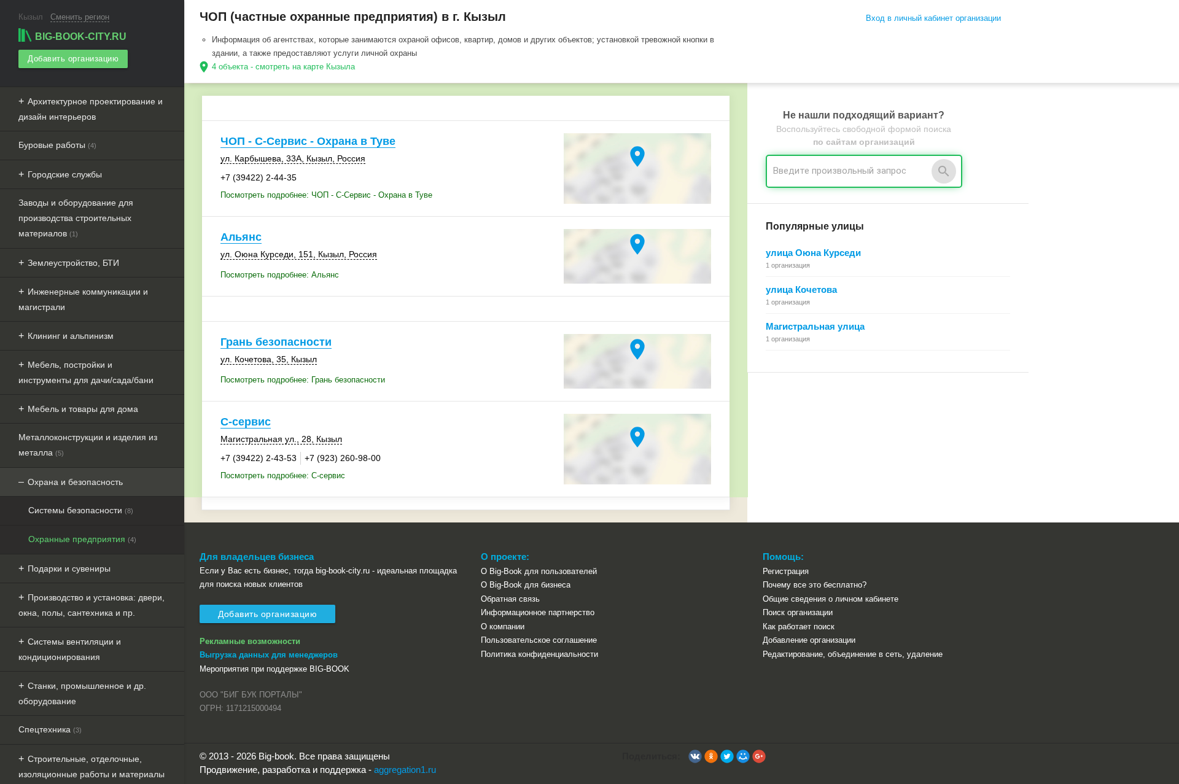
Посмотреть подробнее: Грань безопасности (302, 379)
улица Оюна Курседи (813, 252)
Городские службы (65, 174)
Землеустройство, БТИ (73, 263)
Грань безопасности (276, 342)
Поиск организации (798, 612)
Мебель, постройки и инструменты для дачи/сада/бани (86, 372)
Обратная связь (510, 599)
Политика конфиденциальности (539, 654)
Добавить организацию (73, 58)
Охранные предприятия (82, 539)
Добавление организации (809, 640)
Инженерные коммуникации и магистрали (83, 299)
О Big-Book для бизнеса (525, 584)
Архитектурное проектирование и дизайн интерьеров (90, 109)
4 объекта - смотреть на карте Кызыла (283, 66)
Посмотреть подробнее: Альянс (279, 274)
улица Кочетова (801, 289)
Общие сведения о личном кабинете (830, 599)
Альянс (241, 237)
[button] (695, 756)
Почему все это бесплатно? (814, 584)
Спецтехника (50, 729)
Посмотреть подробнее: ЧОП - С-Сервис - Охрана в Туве (326, 195)
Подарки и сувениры (69, 568)
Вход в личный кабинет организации (933, 18)
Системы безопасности (80, 510)
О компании (502, 626)
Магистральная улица (815, 326)
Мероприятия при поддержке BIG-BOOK (274, 668)
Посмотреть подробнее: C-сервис (282, 475)
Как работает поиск (799, 626)
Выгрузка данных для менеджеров (269, 654)
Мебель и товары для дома (83, 409)
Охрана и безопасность (75, 482)
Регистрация (786, 571)
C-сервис (245, 422)
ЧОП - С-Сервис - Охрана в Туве (307, 141)
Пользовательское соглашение (539, 640)
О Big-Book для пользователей (539, 571)
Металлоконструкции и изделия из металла (87, 444)
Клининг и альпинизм (71, 336)
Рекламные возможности (250, 641)
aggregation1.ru (405, 769)
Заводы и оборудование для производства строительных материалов (75, 218)
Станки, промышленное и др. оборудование (82, 693)
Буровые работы (57, 145)
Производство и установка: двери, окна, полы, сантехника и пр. (91, 605)
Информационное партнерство (537, 612)
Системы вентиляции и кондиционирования (69, 649)
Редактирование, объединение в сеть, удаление (853, 654)
